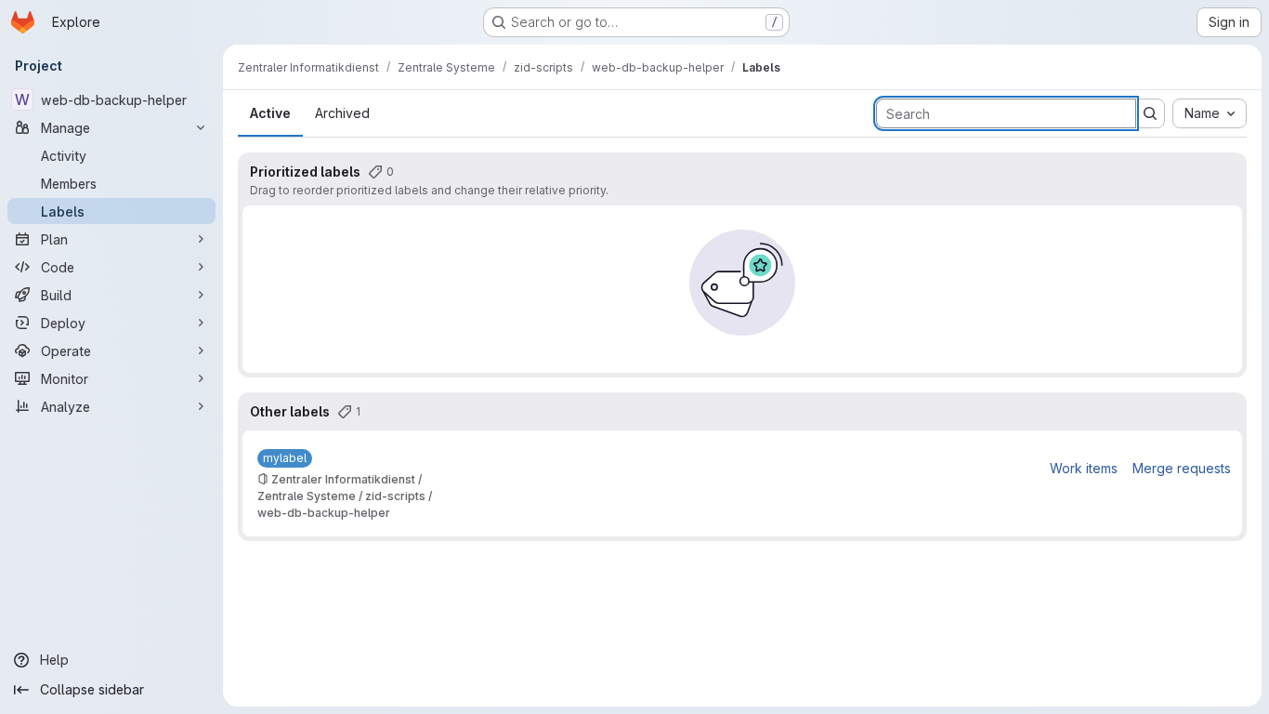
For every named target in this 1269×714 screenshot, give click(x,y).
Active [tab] (270, 113)
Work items (1084, 468)
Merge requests (1181, 468)
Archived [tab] (342, 113)
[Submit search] (1150, 113)
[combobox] (1209, 113)
